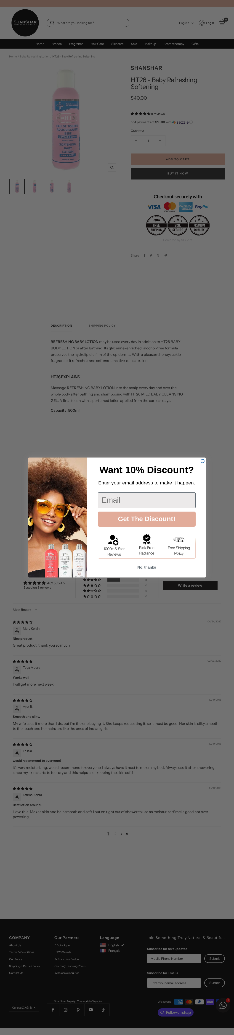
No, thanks (146, 567)
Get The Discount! (147, 519)
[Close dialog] (202, 461)
